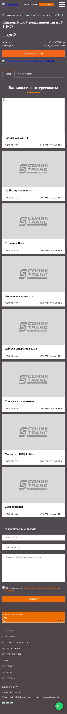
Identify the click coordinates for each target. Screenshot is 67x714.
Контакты (9, 678)
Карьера (7, 672)
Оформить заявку (51, 145)
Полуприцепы (11, 654)
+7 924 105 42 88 (30, 4)
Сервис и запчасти (15, 642)
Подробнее (11, 145)
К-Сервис (8, 666)
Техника (8, 630)
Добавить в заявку (33, 53)
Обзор (8, 74)
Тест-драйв (46, 4)
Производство (12, 648)
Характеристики (25, 74)
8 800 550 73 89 (10, 687)
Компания (9, 636)
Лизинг (7, 660)
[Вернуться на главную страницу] (10, 4)
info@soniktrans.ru (11, 692)
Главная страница (10, 15)
